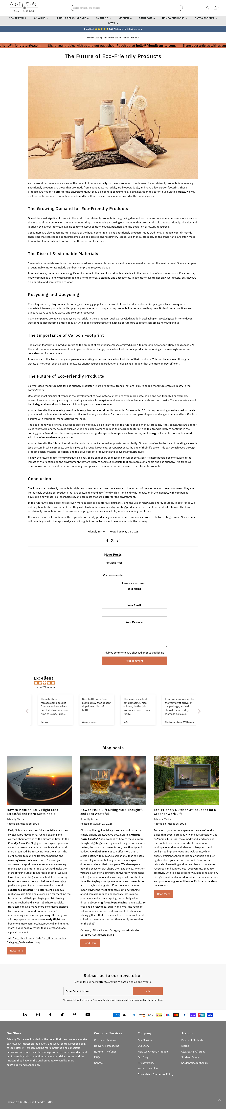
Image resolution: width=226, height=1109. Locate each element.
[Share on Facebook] (108, 541)
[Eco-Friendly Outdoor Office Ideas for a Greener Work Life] (186, 780)
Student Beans (190, 1057)
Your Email (134, 605)
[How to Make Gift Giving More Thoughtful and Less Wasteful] (113, 780)
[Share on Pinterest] (118, 541)
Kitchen (124, 18)
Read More (16, 950)
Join (148, 991)
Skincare (39, 18)
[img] (115, 683)
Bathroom (145, 18)
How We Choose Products (153, 1051)
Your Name (134, 588)
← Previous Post (112, 562)
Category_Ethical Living (20, 938)
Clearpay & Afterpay (193, 1051)
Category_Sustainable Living (23, 942)
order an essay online (131, 517)
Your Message (134, 622)
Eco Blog (143, 1057)
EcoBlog (98, 37)
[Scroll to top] (219, 1100)
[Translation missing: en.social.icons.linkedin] (25, 1015)
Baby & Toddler (205, 18)
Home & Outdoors (173, 18)
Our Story (143, 1045)
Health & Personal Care (70, 18)
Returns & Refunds (105, 1051)
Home (90, 37)
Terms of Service (148, 1068)
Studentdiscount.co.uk (194, 1062)
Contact (99, 1062)
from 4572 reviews (45, 687)
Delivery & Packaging (106, 1045)
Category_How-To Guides (51, 938)
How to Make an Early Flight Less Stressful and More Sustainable (32, 812)
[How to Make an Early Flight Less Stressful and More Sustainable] (39, 780)
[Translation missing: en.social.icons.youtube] (88, 1015)
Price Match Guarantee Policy (155, 1074)
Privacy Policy (146, 1062)
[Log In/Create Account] (207, 7)
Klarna (185, 1045)
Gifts (112, 23)
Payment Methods (192, 1040)
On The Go (102, 18)
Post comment (134, 660)
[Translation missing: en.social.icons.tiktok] (62, 1015)
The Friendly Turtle (41, 1102)
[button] (27, 711)
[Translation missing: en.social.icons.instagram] (38, 1015)
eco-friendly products (128, 232)
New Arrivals (17, 18)
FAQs (97, 1057)
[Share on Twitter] (113, 541)
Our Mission (145, 1040)
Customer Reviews (105, 1040)
